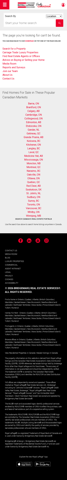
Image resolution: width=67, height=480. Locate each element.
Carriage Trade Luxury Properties (20, 52)
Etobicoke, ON (33, 126)
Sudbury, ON (33, 197)
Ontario (21, 299)
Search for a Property (14, 48)
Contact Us (8, 78)
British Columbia (47, 299)
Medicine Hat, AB (33, 155)
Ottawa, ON (33, 178)
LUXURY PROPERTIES (14, 261)
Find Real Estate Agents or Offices (21, 56)
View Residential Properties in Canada (20, 353)
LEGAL (8, 272)
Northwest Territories (22, 305)
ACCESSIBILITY (11, 283)
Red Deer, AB (33, 185)
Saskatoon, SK (33, 189)
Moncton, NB (34, 163)
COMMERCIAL (11, 265)
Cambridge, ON (33, 114)
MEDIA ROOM (11, 254)
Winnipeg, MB (33, 215)
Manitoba (9, 302)
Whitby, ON (33, 212)
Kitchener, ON (33, 144)
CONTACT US (11, 250)
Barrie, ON (33, 103)
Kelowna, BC (33, 140)
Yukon (7, 308)
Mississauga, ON (33, 159)
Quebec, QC (33, 182)
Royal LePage (34, 5)
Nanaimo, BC (33, 170)
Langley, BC (33, 148)
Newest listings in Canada (47, 353)
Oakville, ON (33, 174)
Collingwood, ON (33, 118)
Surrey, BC (33, 200)
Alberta (35, 299)
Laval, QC (34, 152)
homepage (29, 41)
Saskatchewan (20, 302)
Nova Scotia (36, 305)
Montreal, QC (33, 167)
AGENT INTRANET (13, 268)
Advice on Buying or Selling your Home (23, 59)
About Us (7, 74)
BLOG (7, 258)
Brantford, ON (33, 107)
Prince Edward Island (51, 305)
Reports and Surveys (13, 67)
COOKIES (9, 279)
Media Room (9, 63)
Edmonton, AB (33, 122)
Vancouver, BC (33, 208)
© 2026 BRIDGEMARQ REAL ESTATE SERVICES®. (33, 288)
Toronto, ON (33, 204)
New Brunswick (33, 302)
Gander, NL (33, 129)
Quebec (28, 299)
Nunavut (15, 308)
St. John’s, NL (33, 193)
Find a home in (11, 299)
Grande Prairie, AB (33, 137)
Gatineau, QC (33, 133)
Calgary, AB (33, 111)
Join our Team (10, 71)
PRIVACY (9, 276)
